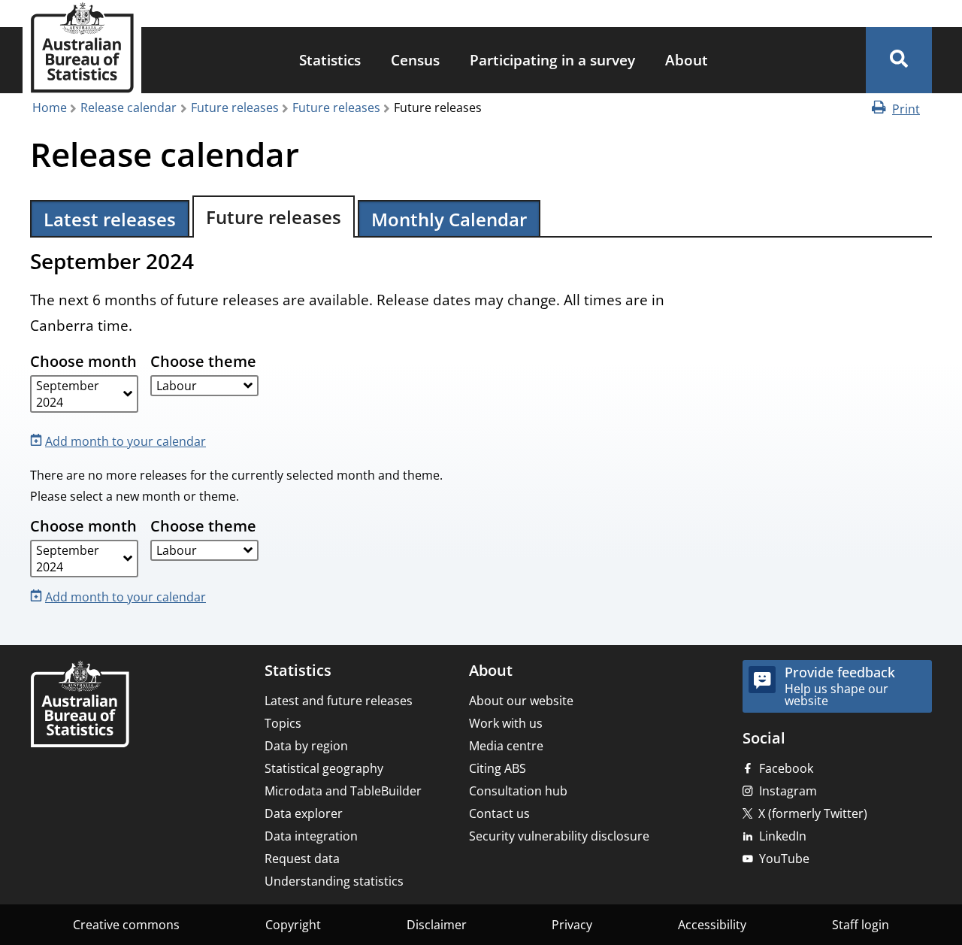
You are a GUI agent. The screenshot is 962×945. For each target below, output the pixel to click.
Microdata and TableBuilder (343, 791)
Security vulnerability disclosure (559, 836)
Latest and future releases (339, 700)
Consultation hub (518, 791)
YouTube (784, 858)
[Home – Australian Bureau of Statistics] (79, 705)
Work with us (506, 723)
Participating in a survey (552, 59)
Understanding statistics (334, 881)
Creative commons (126, 924)
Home (49, 107)
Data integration (311, 836)
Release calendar (128, 107)
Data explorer (304, 813)
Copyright (293, 924)
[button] (899, 60)
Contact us (499, 813)
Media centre (506, 746)
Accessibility (712, 924)
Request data (302, 858)
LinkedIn (782, 836)
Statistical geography (324, 768)
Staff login (860, 924)
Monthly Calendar (449, 219)
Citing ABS (497, 768)
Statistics (330, 59)
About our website (521, 700)
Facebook (786, 768)
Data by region (306, 746)
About (686, 59)
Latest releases (110, 219)
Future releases (235, 107)
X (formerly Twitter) (812, 813)
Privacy (572, 924)
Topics (283, 723)
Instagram (788, 791)
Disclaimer (437, 924)
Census (415, 59)
